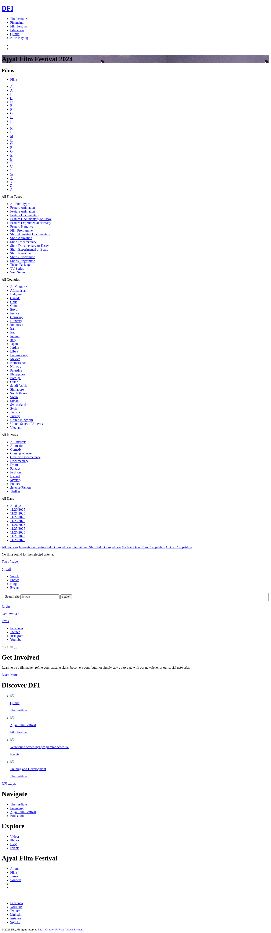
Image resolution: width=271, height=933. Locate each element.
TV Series (17, 268)
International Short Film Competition (96, 547)
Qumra (14, 34)
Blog (13, 584)
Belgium (16, 294)
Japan (14, 344)
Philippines (17, 374)
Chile (13, 302)
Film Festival (19, 26)
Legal (41, 929)
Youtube (15, 639)
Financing (17, 22)
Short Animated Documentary (30, 234)
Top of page (10, 561)
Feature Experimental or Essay (30, 223)
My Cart (7, 647)
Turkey (15, 416)
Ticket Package (20, 264)
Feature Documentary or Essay (30, 219)
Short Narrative (20, 253)
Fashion (15, 472)
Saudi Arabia (19, 385)
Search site (12, 596)
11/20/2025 (17, 509)
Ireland (14, 336)
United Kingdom (21, 420)
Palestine (16, 370)
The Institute (18, 19)
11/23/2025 (17, 521)
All (12, 86)
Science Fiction (20, 487)
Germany (16, 317)
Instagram (16, 636)
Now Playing (19, 38)
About (14, 868)
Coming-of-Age (21, 453)
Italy (13, 340)
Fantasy (15, 468)
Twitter (15, 632)
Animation (17, 445)
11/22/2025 (17, 517)
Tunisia (15, 412)
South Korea (18, 393)
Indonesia (16, 325)
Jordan (14, 347)
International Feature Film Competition (45, 547)
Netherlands (18, 363)
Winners (15, 880)
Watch (14, 576)
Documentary (19, 461)
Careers (69, 929)
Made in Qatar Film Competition (143, 547)
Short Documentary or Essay (29, 245)
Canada (15, 298)
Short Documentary (23, 242)
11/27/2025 (17, 536)
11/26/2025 (17, 532)
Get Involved (10, 614)
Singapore (17, 389)
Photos (14, 580)
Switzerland (18, 404)
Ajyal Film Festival (23, 725)
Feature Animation (22, 207)
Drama (14, 464)
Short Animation (21, 238)
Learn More (10, 674)
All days (15, 506)
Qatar (14, 382)
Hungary (16, 321)
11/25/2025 (17, 528)
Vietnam (15, 427)
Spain (14, 397)
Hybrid (15, 476)
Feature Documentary (24, 215)
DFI (7, 8)
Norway (15, 366)
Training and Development (28, 769)
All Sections (10, 547)
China (14, 305)
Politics (15, 484)
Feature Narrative (21, 226)
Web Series (17, 272)
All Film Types (20, 204)
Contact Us (51, 929)
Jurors (14, 876)
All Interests (18, 442)
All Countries (19, 286)
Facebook (16, 628)
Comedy (16, 449)
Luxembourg (19, 355)
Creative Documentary (25, 457)
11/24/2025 (17, 525)
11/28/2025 (17, 540)
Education (17, 30)
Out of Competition (179, 547)
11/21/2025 (17, 513)
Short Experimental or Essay (29, 249)
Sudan (14, 401)
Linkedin (16, 914)
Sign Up (15, 922)
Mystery (15, 480)
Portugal (15, 378)
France (14, 313)
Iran (12, 328)
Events (14, 587)
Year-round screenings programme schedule (39, 747)
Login (6, 606)
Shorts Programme (22, 257)
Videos (14, 836)
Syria (13, 408)
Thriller (15, 491)
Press (5, 621)
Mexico (15, 359)
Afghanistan (18, 290)
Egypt (14, 309)
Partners (78, 929)
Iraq (12, 332)
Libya (14, 351)
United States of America (27, 423)
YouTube (16, 907)
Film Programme (21, 230)
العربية (6, 569)
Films (14, 79)
